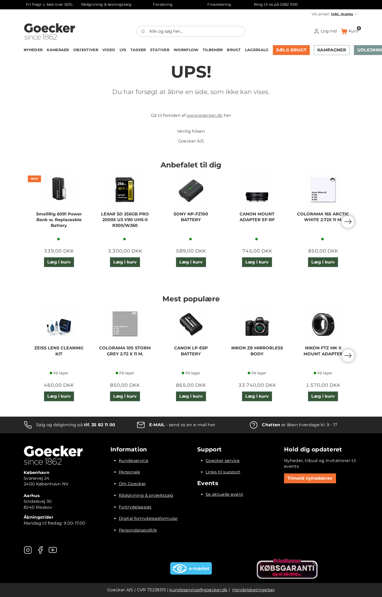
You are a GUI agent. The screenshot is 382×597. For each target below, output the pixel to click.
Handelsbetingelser (253, 589)
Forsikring (163, 4)
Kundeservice (133, 460)
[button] (334, 14)
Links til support (223, 472)
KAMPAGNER (331, 50)
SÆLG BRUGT (291, 50)
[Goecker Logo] (50, 31)
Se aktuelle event (224, 494)
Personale (129, 472)
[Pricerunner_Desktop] (287, 568)
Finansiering (219, 4)
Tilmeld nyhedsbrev (310, 478)
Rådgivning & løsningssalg (106, 4)
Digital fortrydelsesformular (148, 518)
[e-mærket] (191, 568)
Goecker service (223, 460)
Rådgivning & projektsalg (146, 495)
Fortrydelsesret (135, 507)
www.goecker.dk (204, 115)
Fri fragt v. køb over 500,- (50, 4)
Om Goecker (132, 483)
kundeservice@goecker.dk (198, 589)
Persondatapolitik (138, 530)
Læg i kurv (59, 262)
